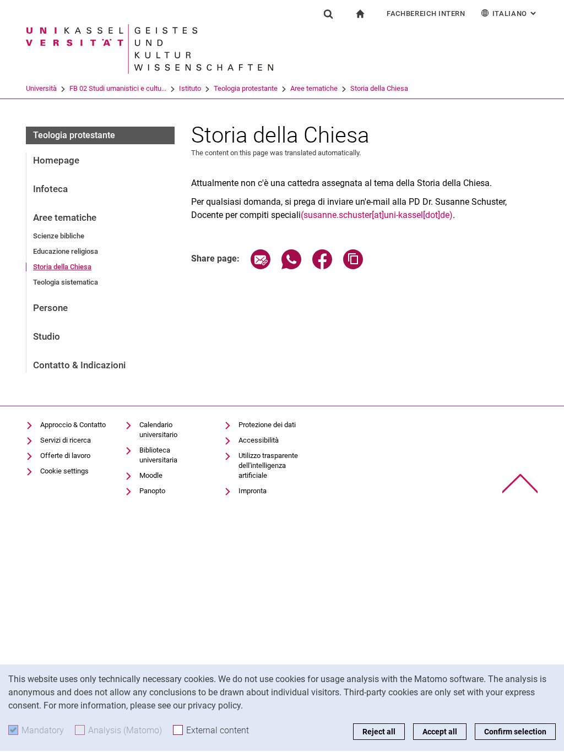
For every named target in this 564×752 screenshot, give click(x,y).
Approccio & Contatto (73, 425)
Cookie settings (64, 471)
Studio (46, 336)
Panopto (152, 491)
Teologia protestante (246, 88)
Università (41, 88)
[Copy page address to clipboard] (353, 266)
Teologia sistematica (65, 282)
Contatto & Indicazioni (79, 364)
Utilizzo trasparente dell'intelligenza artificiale (268, 465)
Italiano (515, 13)
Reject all (378, 731)
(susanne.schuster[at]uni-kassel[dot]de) (377, 215)
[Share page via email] (260, 266)
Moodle (150, 475)
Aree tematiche (314, 88)
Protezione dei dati (267, 425)
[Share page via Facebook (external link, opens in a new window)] (322, 266)
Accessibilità (258, 440)
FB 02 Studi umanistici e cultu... (117, 88)
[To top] (520, 483)
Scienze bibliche (58, 236)
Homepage (56, 160)
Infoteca (50, 188)
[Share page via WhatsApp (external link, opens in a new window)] (291, 266)
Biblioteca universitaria (158, 455)
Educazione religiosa (65, 251)
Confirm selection (515, 731)
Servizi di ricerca (65, 440)
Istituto (190, 88)
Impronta (252, 491)
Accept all (439, 731)
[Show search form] (328, 13)
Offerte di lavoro (65, 455)
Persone (50, 307)
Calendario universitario (158, 430)
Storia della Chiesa (379, 88)
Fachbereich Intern (426, 13)
